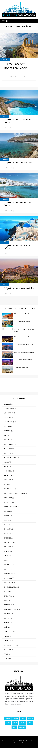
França (7, 515)
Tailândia (8, 632)
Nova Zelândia (10, 587)
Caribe (7, 453)
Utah (6, 654)
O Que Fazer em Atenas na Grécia (19, 288)
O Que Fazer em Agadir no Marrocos (23, 314)
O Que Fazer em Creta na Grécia (18, 162)
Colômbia (8, 471)
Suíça (6, 627)
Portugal (8, 605)
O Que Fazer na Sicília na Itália (22, 321)
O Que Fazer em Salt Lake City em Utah (24, 352)
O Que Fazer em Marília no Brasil (22, 337)
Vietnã (7, 658)
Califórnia (8, 444)
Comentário (27, 77)
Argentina (8, 413)
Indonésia (8, 538)
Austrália (8, 422)
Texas (6, 636)
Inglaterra (9, 542)
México (7, 569)
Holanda (8, 529)
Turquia (7, 640)
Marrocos (8, 564)
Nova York (8, 582)
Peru (6, 600)
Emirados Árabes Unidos (14, 493)
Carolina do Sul (11, 457)
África (7, 404)
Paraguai (8, 596)
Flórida (7, 511)
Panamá (7, 591)
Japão (6, 556)
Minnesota (8, 573)
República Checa (11, 609)
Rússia (7, 618)
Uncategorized (10, 645)
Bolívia (7, 435)
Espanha (7, 502)
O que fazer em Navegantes (21, 367)
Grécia (4, 59)
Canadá (7, 448)
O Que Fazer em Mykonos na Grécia (17, 204)
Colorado (8, 475)
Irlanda (7, 547)
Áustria (7, 426)
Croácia (7, 480)
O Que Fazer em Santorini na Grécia (17, 247)
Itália (6, 551)
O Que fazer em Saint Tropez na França (24, 344)
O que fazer (22, 727)
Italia (14, 727)
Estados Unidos (10, 506)
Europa (30, 722)
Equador (8, 498)
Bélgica (7, 431)
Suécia (7, 623)
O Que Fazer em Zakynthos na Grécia (17, 121)
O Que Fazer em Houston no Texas (23, 360)
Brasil (7, 440)
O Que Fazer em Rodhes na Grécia (15, 66)
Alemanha (8, 408)
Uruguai (7, 649)
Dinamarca (9, 489)
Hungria (7, 533)
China (6, 466)
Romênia (7, 614)
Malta (7, 560)
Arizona (7, 417)
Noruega (8, 578)
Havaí (6, 524)
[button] (3, 21)
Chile (6, 462)
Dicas (6, 484)
